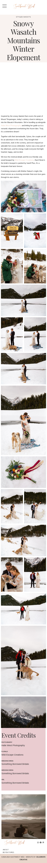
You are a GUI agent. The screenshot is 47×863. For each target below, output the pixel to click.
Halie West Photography (11, 126)
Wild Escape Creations (24, 160)
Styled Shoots (23, 17)
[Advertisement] (23, 89)
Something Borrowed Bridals (15, 764)
